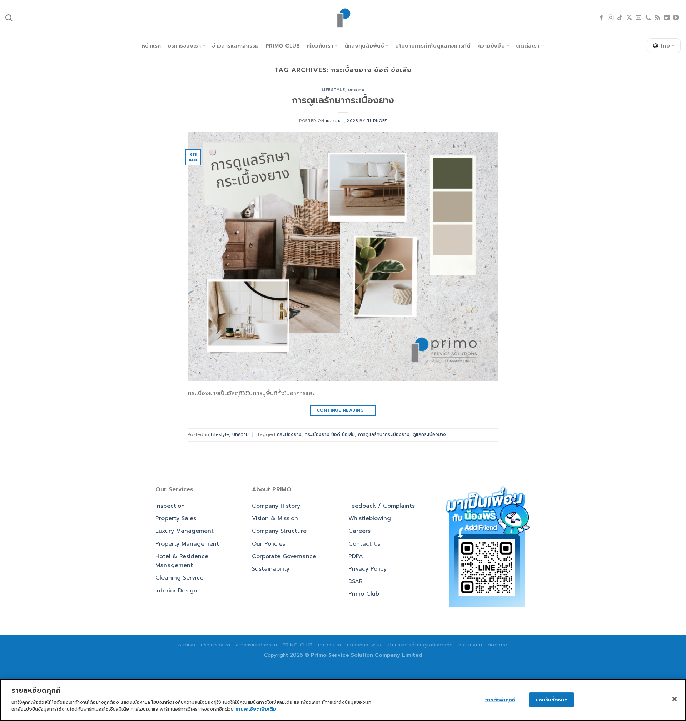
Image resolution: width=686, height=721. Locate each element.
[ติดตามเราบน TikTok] (620, 18)
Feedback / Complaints (381, 506)
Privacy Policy (367, 569)
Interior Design (176, 590)
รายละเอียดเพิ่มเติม (255, 709)
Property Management (187, 543)
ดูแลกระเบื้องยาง (429, 434)
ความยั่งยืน (491, 46)
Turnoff (377, 121)
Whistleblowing (369, 518)
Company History (276, 506)
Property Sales (175, 518)
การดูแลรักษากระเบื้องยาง (343, 100)
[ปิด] (674, 699)
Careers (359, 531)
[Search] (8, 17)
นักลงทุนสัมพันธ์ (364, 46)
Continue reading (343, 410)
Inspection (170, 506)
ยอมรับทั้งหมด (552, 699)
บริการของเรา (184, 46)
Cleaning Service (179, 577)
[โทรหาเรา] (648, 18)
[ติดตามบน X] (629, 18)
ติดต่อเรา (527, 46)
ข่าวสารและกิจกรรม (235, 46)
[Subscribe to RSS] (657, 18)
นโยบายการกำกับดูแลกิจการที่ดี (433, 46)
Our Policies (268, 543)
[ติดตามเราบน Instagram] (610, 18)
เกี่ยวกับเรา (320, 46)
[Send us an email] (638, 18)
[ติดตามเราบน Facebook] (601, 18)
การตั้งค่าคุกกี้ (500, 699)
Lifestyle (333, 90)
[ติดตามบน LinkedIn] (667, 18)
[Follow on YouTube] (676, 18)
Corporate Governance (284, 556)
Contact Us (364, 543)
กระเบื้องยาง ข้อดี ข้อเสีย (330, 434)
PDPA (355, 556)
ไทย (665, 46)
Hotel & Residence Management (181, 561)
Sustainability (270, 569)
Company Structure (279, 531)
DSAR (355, 581)
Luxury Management (184, 531)
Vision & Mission (275, 518)
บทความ (356, 90)
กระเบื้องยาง (289, 434)
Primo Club (282, 46)
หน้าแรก (151, 46)
